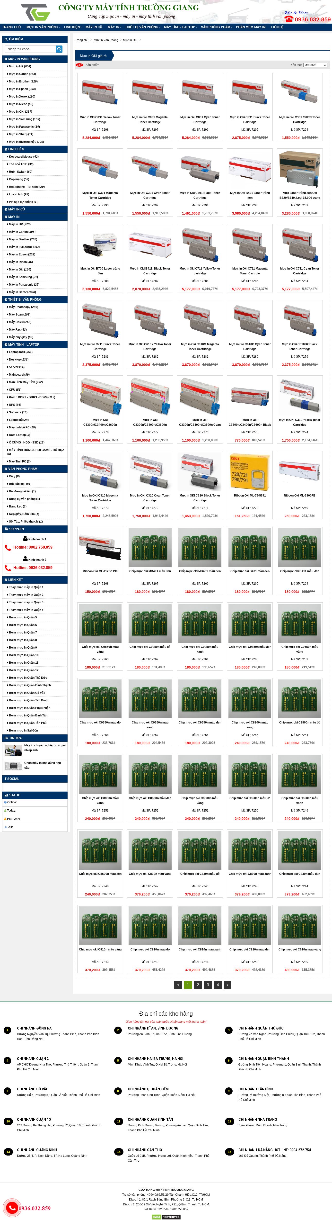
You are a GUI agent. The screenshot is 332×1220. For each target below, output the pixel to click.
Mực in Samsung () (24, 119)
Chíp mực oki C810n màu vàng (100, 949)
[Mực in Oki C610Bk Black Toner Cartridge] (299, 320)
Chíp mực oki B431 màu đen (250, 571)
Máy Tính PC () (19, 461)
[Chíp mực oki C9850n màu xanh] (199, 623)
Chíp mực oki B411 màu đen (299, 571)
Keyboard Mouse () (23, 156)
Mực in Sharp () (20, 134)
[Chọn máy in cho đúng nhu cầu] (13, 765)
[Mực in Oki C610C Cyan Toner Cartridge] (249, 320)
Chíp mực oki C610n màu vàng (300, 949)
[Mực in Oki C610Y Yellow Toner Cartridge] (150, 320)
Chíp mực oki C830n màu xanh (250, 874)
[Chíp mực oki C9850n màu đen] (249, 623)
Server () (16, 367)
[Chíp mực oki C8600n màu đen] (100, 850)
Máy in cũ (94, 27)
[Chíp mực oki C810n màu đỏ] (150, 925)
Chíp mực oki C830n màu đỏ (199, 874)
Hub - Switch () (20, 171)
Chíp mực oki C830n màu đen (299, 874)
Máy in (113, 27)
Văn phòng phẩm (215, 27)
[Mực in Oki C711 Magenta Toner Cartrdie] (249, 245)
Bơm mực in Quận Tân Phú (27, 723)
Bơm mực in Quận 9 (22, 647)
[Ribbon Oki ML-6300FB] (299, 471)
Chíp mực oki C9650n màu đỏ (100, 722)
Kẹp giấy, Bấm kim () (23, 514)
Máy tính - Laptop (179, 27)
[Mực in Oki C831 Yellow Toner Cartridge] (100, 93)
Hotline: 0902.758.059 (32, 547)
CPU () (14, 389)
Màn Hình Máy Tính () (25, 382)
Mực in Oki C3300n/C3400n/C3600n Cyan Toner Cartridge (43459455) (200, 424)
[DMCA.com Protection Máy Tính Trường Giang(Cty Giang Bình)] (166, 1217)
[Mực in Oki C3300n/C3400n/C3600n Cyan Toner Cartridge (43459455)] (199, 396)
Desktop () (18, 359)
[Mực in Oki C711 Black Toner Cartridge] (100, 320)
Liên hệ (277, 27)
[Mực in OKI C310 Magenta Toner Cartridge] (100, 471)
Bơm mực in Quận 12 (23, 670)
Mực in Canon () (22, 74)
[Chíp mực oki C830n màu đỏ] (199, 850)
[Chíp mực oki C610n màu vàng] (299, 925)
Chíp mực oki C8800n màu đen (150, 798)
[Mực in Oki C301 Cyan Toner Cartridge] (150, 169)
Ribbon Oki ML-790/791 (250, 495)
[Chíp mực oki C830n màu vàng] (150, 850)
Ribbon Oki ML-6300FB (299, 495)
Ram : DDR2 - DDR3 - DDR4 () (31, 397)
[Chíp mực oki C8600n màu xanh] (299, 774)
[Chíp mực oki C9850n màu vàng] (100, 623)
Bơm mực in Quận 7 (22, 632)
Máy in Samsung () (23, 277)
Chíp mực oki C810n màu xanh (200, 949)
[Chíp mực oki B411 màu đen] (299, 547)
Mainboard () (19, 374)
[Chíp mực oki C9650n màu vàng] (299, 623)
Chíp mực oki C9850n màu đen (250, 647)
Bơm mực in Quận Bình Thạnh (29, 685)
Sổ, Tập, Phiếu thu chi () (25, 521)
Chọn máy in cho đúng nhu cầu (42, 765)
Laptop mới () (20, 352)
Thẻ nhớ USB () (21, 164)
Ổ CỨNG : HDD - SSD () (26, 442)
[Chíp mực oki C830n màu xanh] (249, 850)
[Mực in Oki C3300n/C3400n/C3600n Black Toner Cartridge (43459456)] (249, 396)
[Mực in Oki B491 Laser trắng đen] (249, 169)
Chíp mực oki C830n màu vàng (150, 874)
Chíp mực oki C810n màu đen (249, 949)
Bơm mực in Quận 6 (22, 625)
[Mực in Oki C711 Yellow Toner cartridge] (199, 245)
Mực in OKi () (20, 111)
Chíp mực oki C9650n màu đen (200, 722)
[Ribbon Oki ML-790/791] (249, 471)
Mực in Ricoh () (20, 104)
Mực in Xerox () (21, 96)
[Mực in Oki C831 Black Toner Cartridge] (249, 93)
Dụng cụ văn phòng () (24, 499)
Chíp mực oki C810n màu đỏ (150, 949)
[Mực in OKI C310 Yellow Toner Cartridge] (299, 396)
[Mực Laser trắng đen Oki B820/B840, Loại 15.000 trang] (299, 169)
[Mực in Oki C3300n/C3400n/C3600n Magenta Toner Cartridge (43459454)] (150, 396)
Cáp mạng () (18, 179)
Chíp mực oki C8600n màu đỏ (249, 798)
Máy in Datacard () (22, 292)
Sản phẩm (88, 65)
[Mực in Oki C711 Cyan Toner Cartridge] (299, 245)
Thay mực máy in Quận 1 (26, 587)
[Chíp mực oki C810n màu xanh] (199, 925)
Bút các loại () (19, 484)
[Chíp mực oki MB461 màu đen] (199, 547)
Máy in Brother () (22, 239)
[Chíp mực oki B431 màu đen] (249, 547)
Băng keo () (17, 506)
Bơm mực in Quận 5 (22, 617)
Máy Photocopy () (23, 307)
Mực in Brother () (23, 81)
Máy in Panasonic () (23, 284)
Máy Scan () (19, 314)
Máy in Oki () (19, 269)
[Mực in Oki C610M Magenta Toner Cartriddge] (199, 320)
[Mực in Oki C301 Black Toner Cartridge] (199, 169)
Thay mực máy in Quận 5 (26, 610)
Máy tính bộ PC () (22, 427)
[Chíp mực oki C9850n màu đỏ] (150, 623)
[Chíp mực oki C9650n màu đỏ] (100, 698)
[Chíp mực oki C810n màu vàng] (100, 925)
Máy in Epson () (21, 254)
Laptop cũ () (18, 420)
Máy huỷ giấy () (20, 337)
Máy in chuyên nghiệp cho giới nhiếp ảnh (45, 748)
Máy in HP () (19, 224)
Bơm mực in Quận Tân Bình (27, 700)
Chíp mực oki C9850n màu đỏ (150, 647)
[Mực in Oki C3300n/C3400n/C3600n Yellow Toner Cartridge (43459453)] (100, 396)
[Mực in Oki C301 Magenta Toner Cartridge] (100, 169)
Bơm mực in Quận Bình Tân (27, 715)
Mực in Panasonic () (24, 126)
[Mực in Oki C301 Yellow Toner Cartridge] (299, 93)
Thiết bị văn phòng (141, 27)
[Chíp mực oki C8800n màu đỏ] (299, 698)
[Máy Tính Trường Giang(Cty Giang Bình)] (36, 10)
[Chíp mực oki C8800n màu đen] (150, 774)
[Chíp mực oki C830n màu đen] (299, 850)
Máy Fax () (17, 329)
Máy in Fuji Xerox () (24, 247)
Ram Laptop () (19, 435)
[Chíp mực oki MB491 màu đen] (150, 547)
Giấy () (14, 476)
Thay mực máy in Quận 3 (26, 602)
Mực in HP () (19, 66)
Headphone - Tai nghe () (26, 187)
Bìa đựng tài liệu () (22, 491)
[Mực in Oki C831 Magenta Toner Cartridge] (150, 93)
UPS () (14, 405)
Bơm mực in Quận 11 (23, 662)
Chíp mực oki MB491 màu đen (150, 571)
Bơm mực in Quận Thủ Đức (27, 677)
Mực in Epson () (22, 89)
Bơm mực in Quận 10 (23, 655)
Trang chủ (11, 27)
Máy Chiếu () (19, 322)
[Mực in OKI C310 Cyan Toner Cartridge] (150, 471)
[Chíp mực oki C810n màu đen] (249, 925)
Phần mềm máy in (250, 27)
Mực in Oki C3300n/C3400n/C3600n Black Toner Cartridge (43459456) (250, 424)
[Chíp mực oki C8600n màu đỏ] (249, 774)
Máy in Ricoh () (20, 262)
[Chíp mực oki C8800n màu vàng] (249, 698)
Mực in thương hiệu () (26, 142)
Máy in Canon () (21, 232)
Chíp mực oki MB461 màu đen (200, 571)
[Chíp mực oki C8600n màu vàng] (199, 774)
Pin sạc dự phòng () (22, 202)
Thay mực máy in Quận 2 (26, 594)
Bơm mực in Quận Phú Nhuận (29, 708)
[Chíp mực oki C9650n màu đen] (199, 698)
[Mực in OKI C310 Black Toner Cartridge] (199, 471)
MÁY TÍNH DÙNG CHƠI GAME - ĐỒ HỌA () (35, 452)
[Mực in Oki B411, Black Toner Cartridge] (150, 245)
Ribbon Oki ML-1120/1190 (100, 571)
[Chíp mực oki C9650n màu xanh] (150, 698)
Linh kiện (72, 27)
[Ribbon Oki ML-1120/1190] (100, 547)
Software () (17, 412)
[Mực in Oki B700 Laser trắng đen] (100, 245)
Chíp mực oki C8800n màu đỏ (299, 722)
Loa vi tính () (18, 194)
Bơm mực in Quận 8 (22, 640)
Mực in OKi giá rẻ (93, 56)
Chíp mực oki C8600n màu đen (100, 874)
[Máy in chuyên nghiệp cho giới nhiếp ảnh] (13, 750)
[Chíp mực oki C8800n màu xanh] (100, 774)
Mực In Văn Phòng (42, 27)
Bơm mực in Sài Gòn (23, 730)
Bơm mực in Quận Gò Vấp (26, 693)
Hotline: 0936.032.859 (32, 568)
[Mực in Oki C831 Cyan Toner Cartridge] (199, 93)
